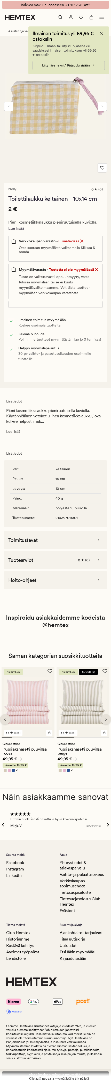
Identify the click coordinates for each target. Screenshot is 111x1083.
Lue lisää (16, 228)
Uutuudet (68, 945)
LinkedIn (13, 875)
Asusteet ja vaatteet (22, 31)
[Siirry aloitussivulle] (20, 17)
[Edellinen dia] (8, 106)
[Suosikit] (81, 17)
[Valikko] (102, 17)
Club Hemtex (18, 932)
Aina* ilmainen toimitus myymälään (56, 1075)
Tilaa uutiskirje (72, 939)
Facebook (15, 862)
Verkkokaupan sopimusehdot (72, 883)
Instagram (15, 869)
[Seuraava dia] (102, 106)
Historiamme (17, 939)
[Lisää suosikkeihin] (102, 167)
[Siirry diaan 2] (17, 737)
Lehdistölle (16, 958)
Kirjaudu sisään (73, 958)
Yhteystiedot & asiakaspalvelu (73, 865)
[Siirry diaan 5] (49, 737)
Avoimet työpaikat (22, 952)
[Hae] (60, 17)
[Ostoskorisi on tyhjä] (91, 17)
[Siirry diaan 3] (28, 737)
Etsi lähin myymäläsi (78, 952)
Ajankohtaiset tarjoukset (81, 932)
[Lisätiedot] (19, 760)
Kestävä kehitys (20, 945)
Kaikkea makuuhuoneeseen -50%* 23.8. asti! (55, 5)
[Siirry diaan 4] (38, 737)
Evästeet (67, 910)
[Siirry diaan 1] (7, 737)
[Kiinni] (102, 34)
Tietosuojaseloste (75, 892)
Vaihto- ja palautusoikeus (82, 874)
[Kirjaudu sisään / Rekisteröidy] (71, 17)
